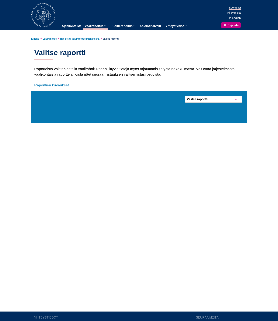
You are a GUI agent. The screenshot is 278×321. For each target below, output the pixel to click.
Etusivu (35, 39)
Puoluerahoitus (121, 26)
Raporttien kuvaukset (51, 85)
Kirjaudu (233, 25)
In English (235, 17)
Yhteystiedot (174, 26)
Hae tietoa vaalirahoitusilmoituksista (79, 39)
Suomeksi (235, 7)
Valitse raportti (111, 39)
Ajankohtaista (72, 26)
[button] (104, 25)
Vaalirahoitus (94, 26)
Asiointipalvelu (150, 26)
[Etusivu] (43, 15)
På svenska (234, 12)
